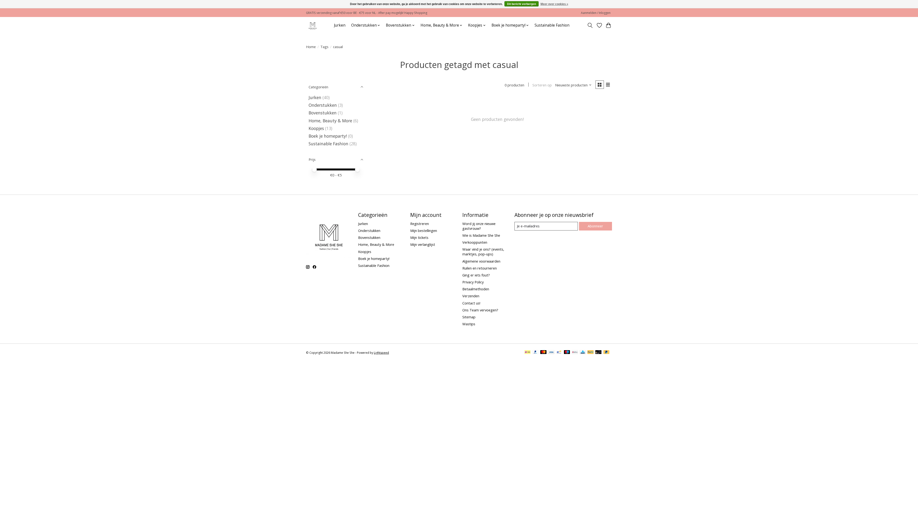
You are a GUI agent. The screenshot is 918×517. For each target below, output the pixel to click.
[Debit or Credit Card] (598, 352)
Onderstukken (323, 105)
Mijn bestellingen (423, 230)
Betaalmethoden (475, 289)
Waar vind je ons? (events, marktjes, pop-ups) (483, 251)
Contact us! (471, 303)
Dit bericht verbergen (521, 4)
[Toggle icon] (590, 25)
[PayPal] (535, 352)
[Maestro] (567, 352)
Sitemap (468, 317)
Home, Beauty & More (330, 121)
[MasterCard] (543, 352)
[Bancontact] (559, 352)
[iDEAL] (527, 352)
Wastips (468, 323)
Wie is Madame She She (481, 235)
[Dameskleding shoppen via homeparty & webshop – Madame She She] (312, 25)
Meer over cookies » (554, 4)
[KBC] (583, 352)
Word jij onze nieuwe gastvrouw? (479, 226)
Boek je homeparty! (328, 136)
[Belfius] (575, 352)
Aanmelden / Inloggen (596, 13)
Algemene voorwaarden (481, 261)
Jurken (339, 25)
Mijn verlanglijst (422, 244)
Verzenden (470, 295)
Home (311, 46)
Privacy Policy (473, 282)
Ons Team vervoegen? (480, 310)
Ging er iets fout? (476, 275)
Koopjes (316, 128)
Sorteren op (542, 85)
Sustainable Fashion (552, 25)
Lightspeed (381, 353)
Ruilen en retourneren (479, 268)
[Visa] (551, 352)
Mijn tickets (419, 237)
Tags (324, 46)
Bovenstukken (323, 113)
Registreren (419, 223)
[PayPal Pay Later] (606, 352)
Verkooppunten (474, 242)
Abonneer (595, 226)
